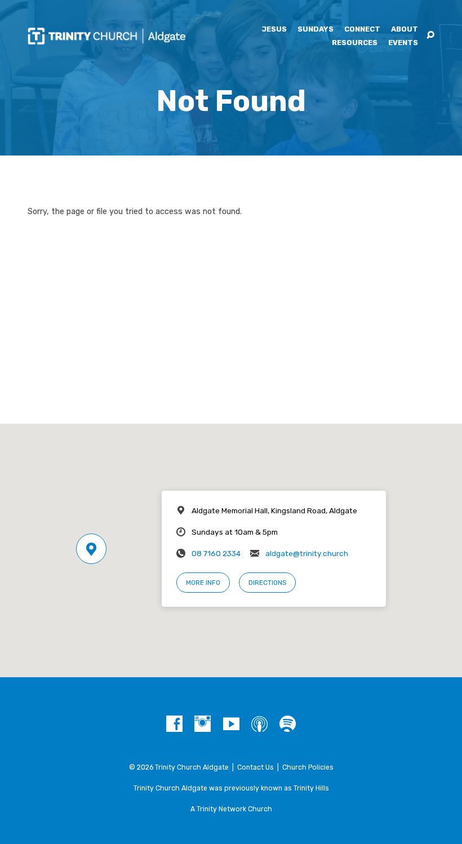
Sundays (315, 29)
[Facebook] (174, 724)
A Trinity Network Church (231, 809)
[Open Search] (430, 35)
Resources (354, 43)
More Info (203, 583)
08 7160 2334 (216, 553)
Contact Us (255, 767)
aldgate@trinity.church (306, 553)
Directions (267, 583)
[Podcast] (259, 724)
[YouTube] (231, 724)
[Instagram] (202, 724)
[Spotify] (287, 724)
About (404, 29)
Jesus (274, 29)
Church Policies (308, 767)
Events (403, 43)
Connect (362, 29)
